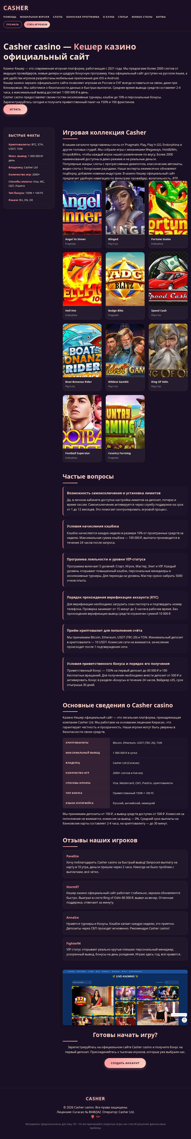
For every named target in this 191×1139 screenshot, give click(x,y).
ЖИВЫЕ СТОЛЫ (142, 16)
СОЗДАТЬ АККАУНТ (125, 1063)
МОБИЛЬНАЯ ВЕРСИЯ (34, 16)
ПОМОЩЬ (9, 16)
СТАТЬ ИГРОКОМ (37, 24)
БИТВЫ (161, 16)
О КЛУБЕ (109, 16)
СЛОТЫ (58, 16)
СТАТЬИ (123, 16)
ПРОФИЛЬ (12, 24)
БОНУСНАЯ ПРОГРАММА (82, 16)
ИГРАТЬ (15, 109)
